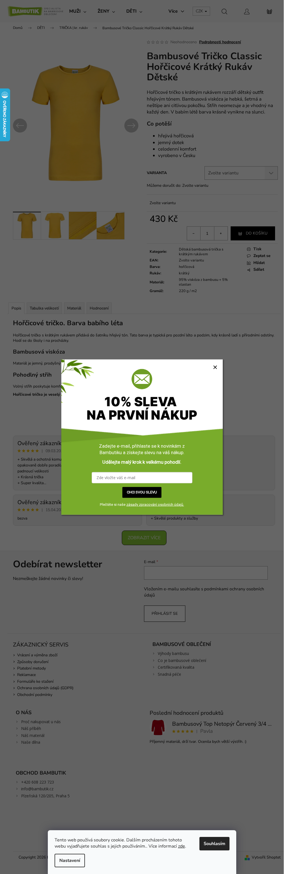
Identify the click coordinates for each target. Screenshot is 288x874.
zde (181, 846)
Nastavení (69, 860)
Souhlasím (214, 844)
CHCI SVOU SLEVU (142, 492)
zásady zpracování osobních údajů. (155, 504)
